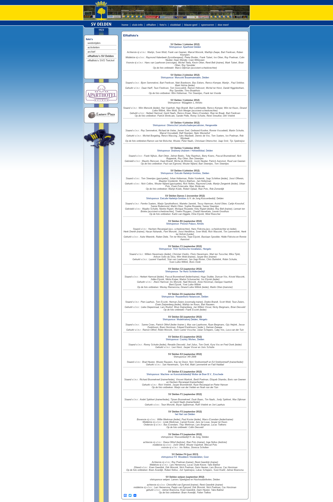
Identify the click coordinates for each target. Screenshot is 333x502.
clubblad (175, 24)
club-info (137, 24)
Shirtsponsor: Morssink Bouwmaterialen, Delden (185, 77)
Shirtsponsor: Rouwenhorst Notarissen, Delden (184, 296)
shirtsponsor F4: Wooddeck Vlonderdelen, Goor (185, 457)
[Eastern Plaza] (101, 119)
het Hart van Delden (185, 414)
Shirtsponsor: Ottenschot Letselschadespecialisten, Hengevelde (185, 125)
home (125, 24)
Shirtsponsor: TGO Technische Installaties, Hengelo (185, 249)
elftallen (151, 24)
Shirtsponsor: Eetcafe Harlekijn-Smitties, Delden (185, 173)
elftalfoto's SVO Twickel (101, 60)
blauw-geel (190, 24)
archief (91, 51)
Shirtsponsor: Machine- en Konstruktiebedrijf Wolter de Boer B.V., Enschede (185, 374)
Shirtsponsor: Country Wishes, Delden (185, 339)
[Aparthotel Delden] (101, 100)
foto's (163, 24)
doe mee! (223, 24)
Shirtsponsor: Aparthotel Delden (185, 47)
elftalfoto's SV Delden (101, 56)
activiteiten (94, 47)
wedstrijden (94, 43)
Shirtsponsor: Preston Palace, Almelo (185, 223)
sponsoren (207, 24)
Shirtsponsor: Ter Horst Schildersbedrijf (185, 271)
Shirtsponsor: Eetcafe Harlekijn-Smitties (166, 198)
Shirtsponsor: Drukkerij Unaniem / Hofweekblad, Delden (185, 150)
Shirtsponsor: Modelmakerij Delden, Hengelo (185, 319)
